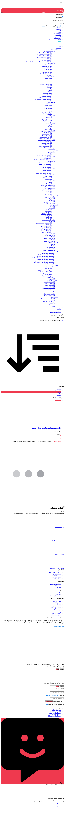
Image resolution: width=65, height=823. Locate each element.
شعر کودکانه (57, 602)
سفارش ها (58, 29)
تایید (58, 669)
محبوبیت (59, 389)
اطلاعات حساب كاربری (55, 39)
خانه (63, 320)
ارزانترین (59, 393)
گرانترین (59, 395)
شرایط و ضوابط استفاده (55, 572)
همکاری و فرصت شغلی (55, 595)
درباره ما (59, 592)
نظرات (59, 36)
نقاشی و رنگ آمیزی (55, 607)
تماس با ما (58, 594)
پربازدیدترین (58, 390)
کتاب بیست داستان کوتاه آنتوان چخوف (46, 428)
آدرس (59, 32)
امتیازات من (58, 587)
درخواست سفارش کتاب (54, 584)
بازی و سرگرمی (56, 609)
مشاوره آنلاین (57, 585)
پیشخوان (59, 27)
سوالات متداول (57, 574)
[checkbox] (55, 16)
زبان (59, 612)
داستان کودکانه (57, 601)
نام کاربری (61, 690)
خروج (59, 41)
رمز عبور (61, 695)
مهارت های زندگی (56, 615)
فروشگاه (58, 806)
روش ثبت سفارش (56, 575)
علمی (59, 605)
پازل (60, 610)
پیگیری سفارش (57, 38)
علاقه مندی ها (57, 33)
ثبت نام (44, 26)
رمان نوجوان (57, 604)
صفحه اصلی (58, 803)
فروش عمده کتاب (56, 577)
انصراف (62, 669)
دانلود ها (59, 30)
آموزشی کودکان (56, 613)
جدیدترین (59, 392)
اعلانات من (58, 35)
